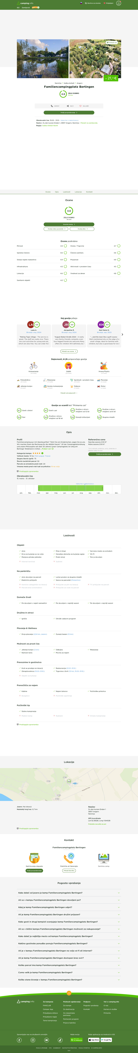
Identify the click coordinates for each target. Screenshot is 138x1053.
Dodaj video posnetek (55, 229)
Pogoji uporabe (41, 1048)
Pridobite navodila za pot (97, 824)
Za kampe (67, 1005)
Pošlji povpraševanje (68, 112)
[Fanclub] (35, 7)
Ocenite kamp (68, 224)
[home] (25, 1001)
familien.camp (103, 866)
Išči (18, 7)
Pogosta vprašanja (90, 1005)
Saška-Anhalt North (50, 125)
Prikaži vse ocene (68, 351)
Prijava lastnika (69, 1023)
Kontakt (86, 1009)
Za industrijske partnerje (69, 1014)
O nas (106, 1005)
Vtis (50, 1048)
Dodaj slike (82, 229)
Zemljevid (26, 7)
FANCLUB (47, 1005)
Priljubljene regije (50, 1017)
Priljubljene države (50, 1013)
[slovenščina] (81, 3)
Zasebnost (57, 1048)
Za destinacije (68, 1009)
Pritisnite (107, 1013)
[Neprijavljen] (118, 3)
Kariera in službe (110, 1009)
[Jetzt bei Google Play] (106, 1040)
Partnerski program (71, 1019)
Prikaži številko (69, 870)
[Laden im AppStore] (94, 1040)
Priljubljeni (109, 3)
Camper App (48, 1009)
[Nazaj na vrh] (69, 993)
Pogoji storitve (84, 1048)
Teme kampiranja (50, 1020)
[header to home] (25, 3)
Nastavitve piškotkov (69, 1048)
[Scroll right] (122, 334)
